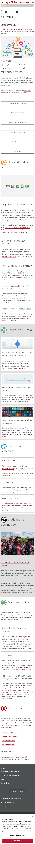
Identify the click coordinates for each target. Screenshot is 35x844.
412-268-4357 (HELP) (8, 802)
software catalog (7, 434)
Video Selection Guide (9, 256)
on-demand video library (25, 667)
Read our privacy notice (9, 832)
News (2, 779)
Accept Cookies (17, 840)
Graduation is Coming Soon (17, 132)
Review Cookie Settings (17, 835)
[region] (17, 829)
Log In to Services (17, 791)
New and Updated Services (17, 103)
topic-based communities (18, 615)
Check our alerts (20, 757)
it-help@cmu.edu (6, 806)
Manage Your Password (9, 737)
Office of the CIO (8, 25)
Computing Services (11, 14)
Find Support (17, 151)
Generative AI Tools (17, 113)
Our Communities (17, 142)
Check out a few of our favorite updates (17, 227)
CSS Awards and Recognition (10, 776)
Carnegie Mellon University (15, 2)
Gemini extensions (19, 368)
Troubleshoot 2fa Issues (10, 733)
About (3, 768)
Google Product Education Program (16, 637)
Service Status (5, 783)
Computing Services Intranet (10, 772)
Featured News (28, 29)
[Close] (33, 816)
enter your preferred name (14, 506)
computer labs (26, 316)
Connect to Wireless (8, 744)
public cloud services (15, 277)
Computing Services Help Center (11, 799)
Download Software (8, 740)
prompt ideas (19, 399)
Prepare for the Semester (17, 122)
